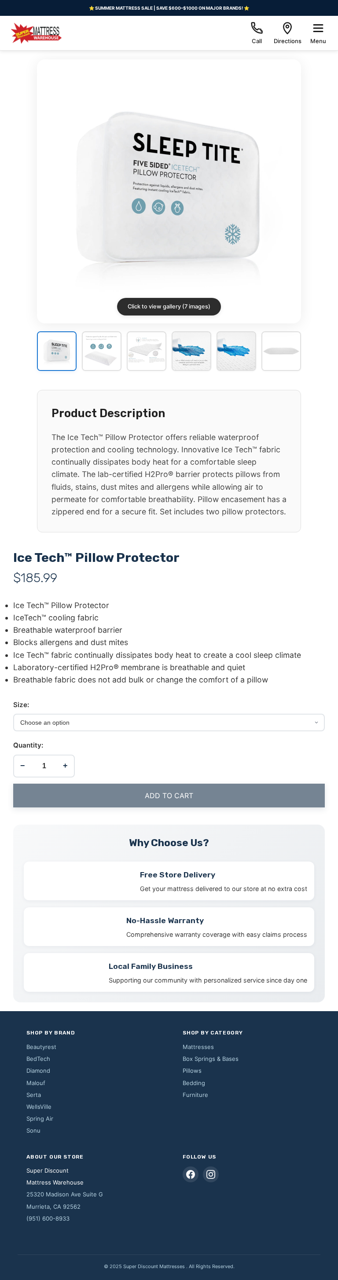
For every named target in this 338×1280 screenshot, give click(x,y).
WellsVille (38, 1106)
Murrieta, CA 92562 (53, 1206)
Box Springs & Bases (211, 1058)
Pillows (192, 1070)
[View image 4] (191, 351)
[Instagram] (211, 1174)
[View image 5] (236, 351)
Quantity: (28, 745)
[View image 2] (101, 351)
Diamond (38, 1070)
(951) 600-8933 (48, 1218)
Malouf (35, 1082)
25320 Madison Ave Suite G (64, 1194)
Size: (21, 705)
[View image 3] (146, 351)
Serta (33, 1094)
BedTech (38, 1058)
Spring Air (39, 1118)
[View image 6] (281, 351)
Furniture (195, 1094)
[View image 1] (57, 351)
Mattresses (198, 1046)
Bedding (194, 1082)
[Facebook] (190, 1174)
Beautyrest (41, 1046)
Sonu (33, 1130)
